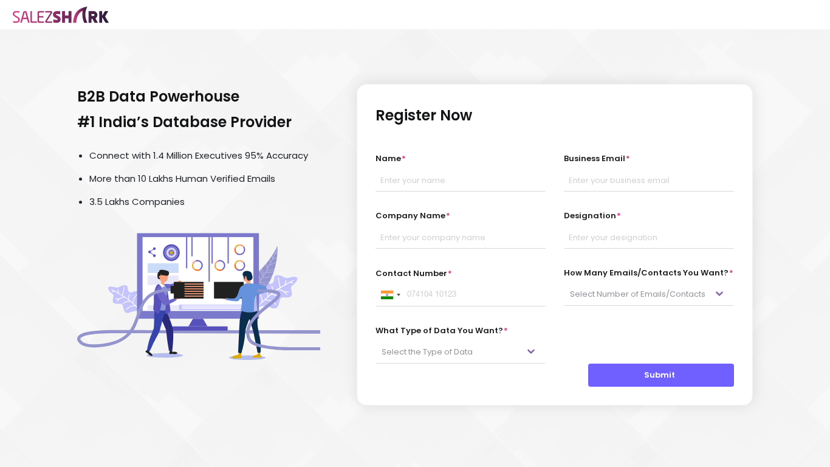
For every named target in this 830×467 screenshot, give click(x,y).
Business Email (597, 158)
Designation (592, 215)
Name (391, 158)
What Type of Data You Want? (442, 330)
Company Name (413, 215)
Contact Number (414, 273)
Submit (661, 375)
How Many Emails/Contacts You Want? (648, 272)
